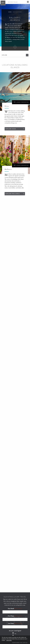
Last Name (15, 623)
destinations (17, 11)
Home (10, 11)
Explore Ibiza (11, 128)
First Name (15, 616)
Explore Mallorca (13, 193)
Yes (15, 633)
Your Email (15, 608)
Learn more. (9, 640)
